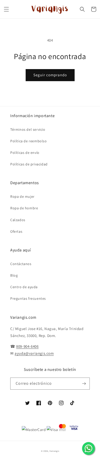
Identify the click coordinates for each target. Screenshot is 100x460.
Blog (14, 275)
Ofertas (16, 231)
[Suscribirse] (83, 384)
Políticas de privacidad (29, 164)
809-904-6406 (27, 346)
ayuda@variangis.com (34, 353)
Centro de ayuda (24, 287)
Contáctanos (21, 263)
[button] (6, 9)
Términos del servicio (27, 129)
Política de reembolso (28, 141)
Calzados (17, 220)
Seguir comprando (50, 74)
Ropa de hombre (24, 208)
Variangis (54, 450)
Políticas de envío (24, 152)
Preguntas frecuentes (28, 298)
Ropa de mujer (22, 196)
